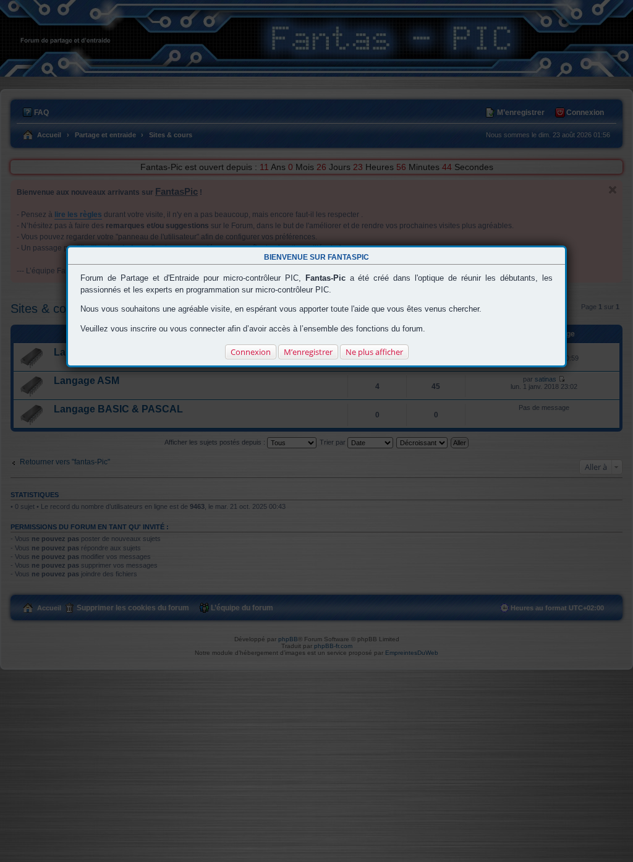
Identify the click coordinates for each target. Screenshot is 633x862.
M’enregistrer (308, 351)
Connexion (251, 351)
